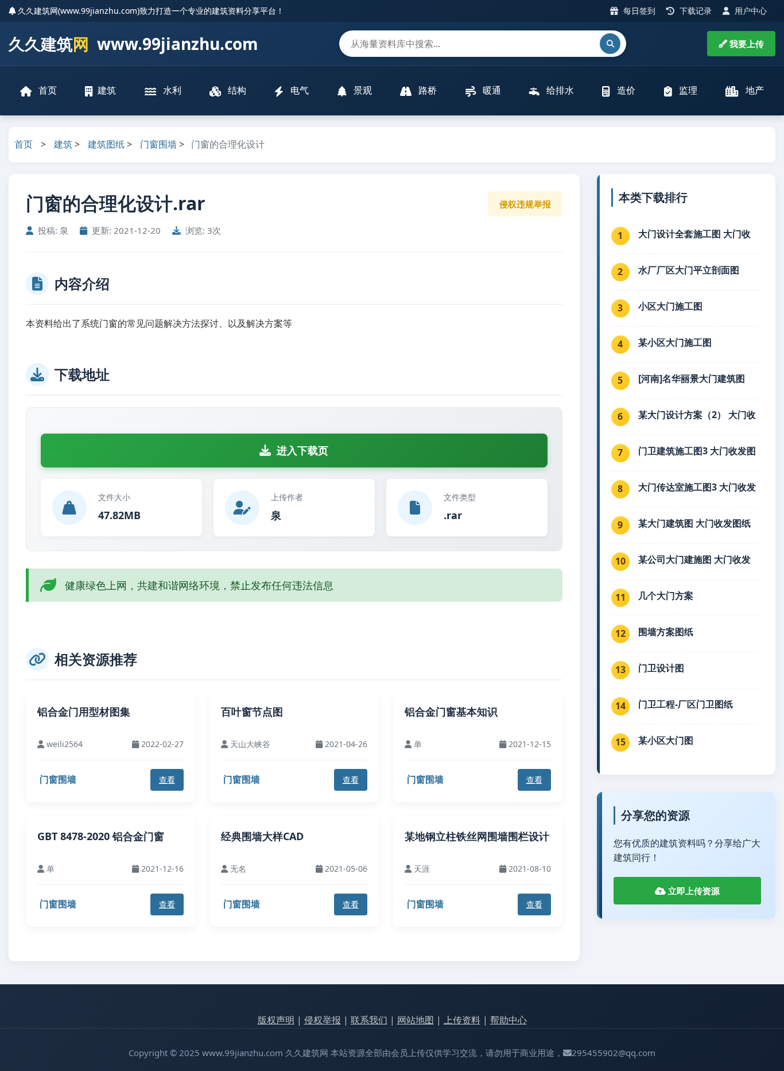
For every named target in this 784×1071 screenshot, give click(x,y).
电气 (298, 90)
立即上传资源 (693, 890)
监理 (687, 90)
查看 (167, 779)
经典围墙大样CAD (262, 836)
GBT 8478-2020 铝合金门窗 (100, 836)
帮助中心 (508, 1020)
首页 (46, 90)
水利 (171, 90)
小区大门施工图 (670, 306)
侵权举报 (322, 1020)
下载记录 (694, 10)
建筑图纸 (106, 144)
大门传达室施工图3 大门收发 (697, 487)
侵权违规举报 (525, 204)
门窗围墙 (158, 144)
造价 (625, 90)
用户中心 (749, 10)
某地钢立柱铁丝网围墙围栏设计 (477, 836)
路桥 (426, 90)
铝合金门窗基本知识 (451, 711)
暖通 (490, 90)
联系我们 (369, 1020)
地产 (753, 90)
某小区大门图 (665, 740)
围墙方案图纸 (665, 631)
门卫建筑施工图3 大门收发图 (697, 450)
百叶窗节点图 (252, 711)
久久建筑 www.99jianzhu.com (133, 44)
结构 (236, 90)
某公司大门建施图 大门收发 (694, 559)
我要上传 (745, 43)
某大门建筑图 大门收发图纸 (694, 523)
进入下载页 (302, 450)
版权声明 (276, 1020)
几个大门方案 (665, 595)
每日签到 (638, 10)
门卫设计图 (661, 668)
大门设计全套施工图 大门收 (694, 233)
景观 (361, 90)
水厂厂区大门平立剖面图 (688, 270)
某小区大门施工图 (675, 342)
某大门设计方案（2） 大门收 (697, 414)
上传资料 (462, 1020)
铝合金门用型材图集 (83, 711)
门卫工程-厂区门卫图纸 (685, 704)
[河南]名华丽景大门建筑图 (691, 378)
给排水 (559, 90)
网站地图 (415, 1020)
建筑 (107, 90)
